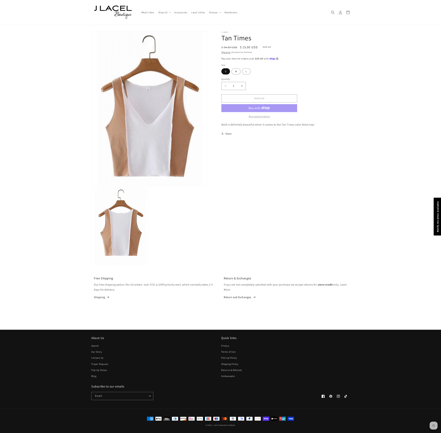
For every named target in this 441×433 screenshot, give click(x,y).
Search (95, 345)
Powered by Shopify (227, 425)
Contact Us (97, 357)
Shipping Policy (229, 364)
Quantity (225, 79)
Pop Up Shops (99, 370)
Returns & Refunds (231, 370)
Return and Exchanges (237, 297)
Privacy (225, 345)
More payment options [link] (259, 116)
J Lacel (215, 425)
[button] (164, 12)
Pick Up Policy (229, 357)
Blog (93, 376)
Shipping (225, 52)
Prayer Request (99, 364)
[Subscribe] (149, 396)
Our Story (96, 351)
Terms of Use (228, 351)
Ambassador (228, 376)
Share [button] (228, 133)
